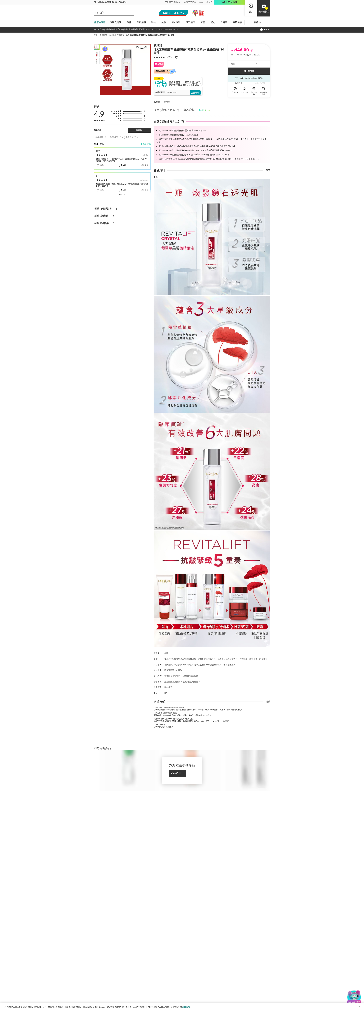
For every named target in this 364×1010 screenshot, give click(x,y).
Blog (201, 2)
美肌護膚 (141, 22)
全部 (96, 144)
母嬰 (202, 22)
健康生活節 (100, 22)
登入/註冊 (175, 773)
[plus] (265, 64)
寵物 (212, 22)
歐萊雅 (158, 45)
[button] (263, 8)
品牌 (256, 22)
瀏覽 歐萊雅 (101, 223)
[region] (182, 1006)
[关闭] (359, 1006)
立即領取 (195, 93)
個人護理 (175, 22)
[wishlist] (177, 57)
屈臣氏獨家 (115, 22)
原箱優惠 (237, 22)
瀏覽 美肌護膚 (103, 209)
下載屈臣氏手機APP (172, 2)
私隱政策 (186, 1007)
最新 (102, 144)
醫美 (153, 22)
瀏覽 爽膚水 (101, 216)
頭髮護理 (190, 22)
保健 (129, 22)
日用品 (223, 22)
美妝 (163, 22)
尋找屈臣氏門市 (190, 2)
